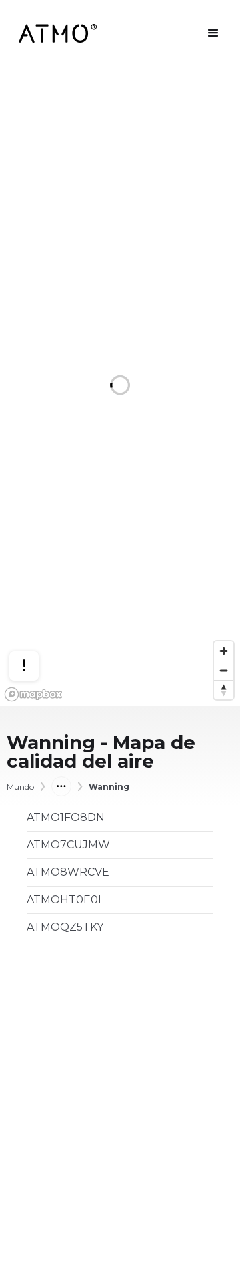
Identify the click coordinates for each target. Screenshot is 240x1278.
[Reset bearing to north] (223, 689)
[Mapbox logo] (33, 694)
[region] (120, 386)
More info (37, 620)
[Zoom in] (223, 651)
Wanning (109, 787)
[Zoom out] (223, 670)
